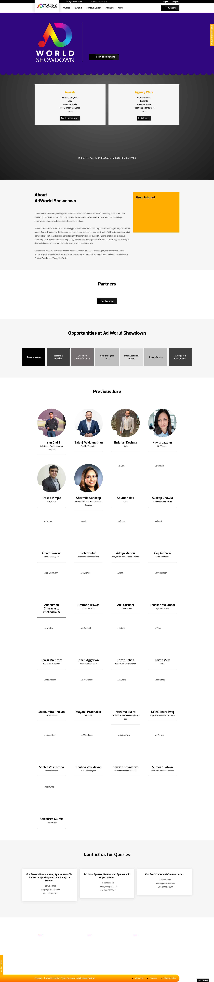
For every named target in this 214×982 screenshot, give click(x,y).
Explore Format (144, 97)
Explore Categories (70, 97)
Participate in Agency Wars (180, 357)
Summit (78, 8)
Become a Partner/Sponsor (82, 357)
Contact (153, 978)
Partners (110, 8)
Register (175, 2)
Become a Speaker (58, 357)
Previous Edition (93, 8)
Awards (66, 8)
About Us (139, 978)
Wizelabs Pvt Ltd (86, 978)
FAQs (70, 111)
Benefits (144, 101)
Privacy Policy (169, 978)
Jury (70, 101)
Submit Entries (156, 357)
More (120, 8)
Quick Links (203, 980)
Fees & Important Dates (144, 108)
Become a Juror (34, 357)
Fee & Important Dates (70, 108)
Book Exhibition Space (131, 357)
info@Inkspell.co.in (148, 945)
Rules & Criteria (70, 104)
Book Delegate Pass (107, 357)
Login (165, 2)
